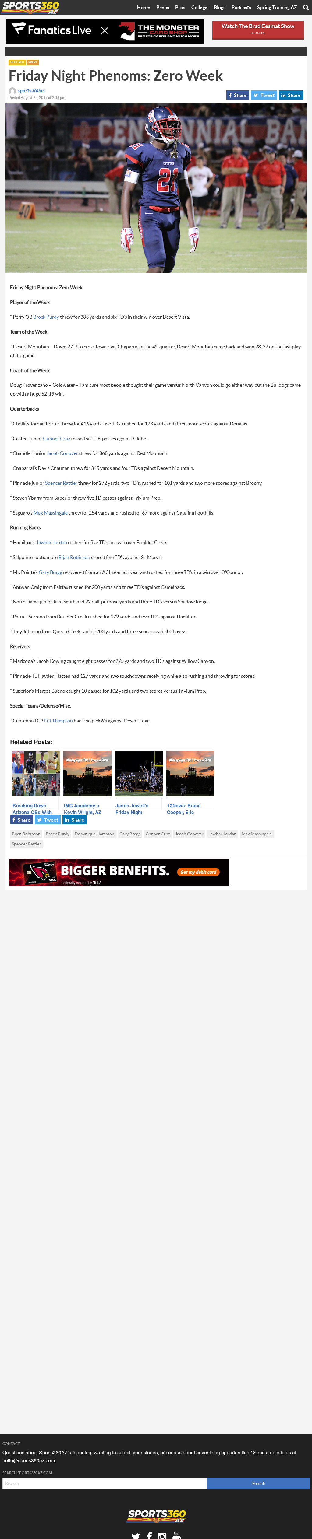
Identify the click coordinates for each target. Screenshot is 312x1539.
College (199, 7)
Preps (162, 7)
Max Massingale (51, 513)
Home (143, 7)
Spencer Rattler (61, 483)
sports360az (31, 90)
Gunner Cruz (56, 438)
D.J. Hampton (58, 721)
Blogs (219, 7)
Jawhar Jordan (51, 542)
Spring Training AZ (277, 7)
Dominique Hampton (94, 834)
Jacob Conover (62, 453)
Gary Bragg (50, 572)
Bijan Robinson (74, 557)
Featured (17, 62)
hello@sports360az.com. (29, 1460)
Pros (180, 7)
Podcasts (241, 7)
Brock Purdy (46, 317)
